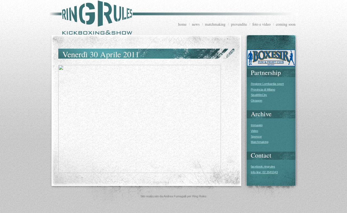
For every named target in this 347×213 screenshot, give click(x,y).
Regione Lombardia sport (267, 83)
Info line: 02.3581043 (264, 172)
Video (254, 130)
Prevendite (239, 24)
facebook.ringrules (263, 166)
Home (182, 24)
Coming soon (285, 24)
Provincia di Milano (263, 89)
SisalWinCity (259, 94)
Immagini (256, 125)
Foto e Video (261, 24)
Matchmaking (215, 24)
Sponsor (256, 136)
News (196, 24)
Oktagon (256, 100)
